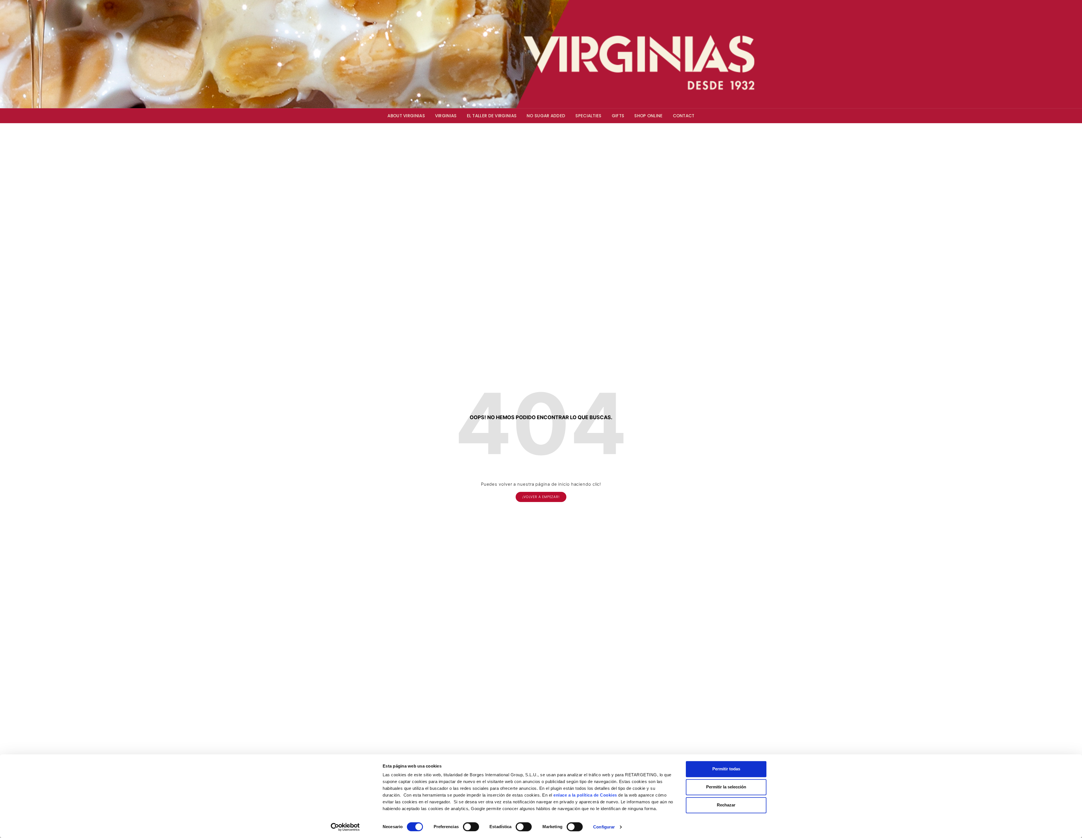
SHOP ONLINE (648, 116)
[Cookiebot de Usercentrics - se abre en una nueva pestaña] (345, 827)
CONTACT (684, 116)
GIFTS (618, 116)
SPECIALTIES (588, 116)
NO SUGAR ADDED (546, 116)
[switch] (471, 826)
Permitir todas (726, 768)
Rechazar (726, 804)
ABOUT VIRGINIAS (406, 116)
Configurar (604, 826)
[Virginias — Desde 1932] (541, 54)
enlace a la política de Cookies (585, 795)
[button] (541, 497)
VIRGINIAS (446, 116)
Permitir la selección (726, 786)
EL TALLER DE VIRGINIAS (492, 116)
